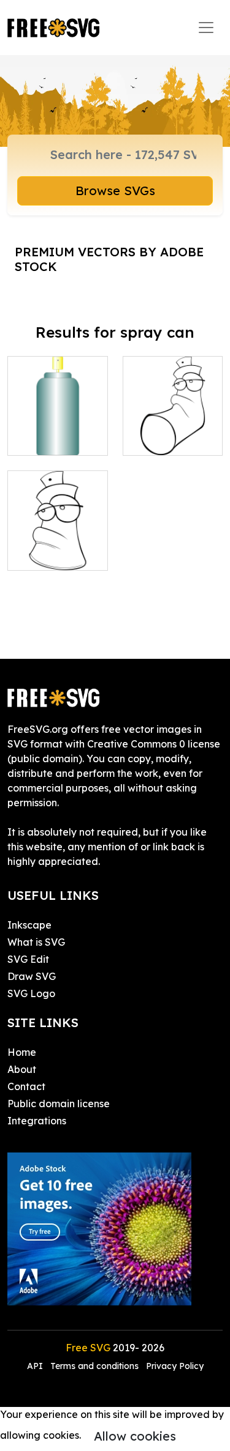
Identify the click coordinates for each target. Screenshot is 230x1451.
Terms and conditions (94, 1365)
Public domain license (58, 1103)
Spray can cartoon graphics (172, 424)
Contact (26, 1086)
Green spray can (57, 431)
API (36, 1365)
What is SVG (36, 942)
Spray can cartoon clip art (57, 546)
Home (21, 1052)
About (21, 1069)
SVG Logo (31, 993)
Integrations (36, 1121)
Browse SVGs (115, 190)
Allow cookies (135, 1436)
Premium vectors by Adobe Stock (109, 259)
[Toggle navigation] (206, 27)
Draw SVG (31, 976)
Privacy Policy (175, 1365)
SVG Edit (28, 959)
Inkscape (29, 925)
